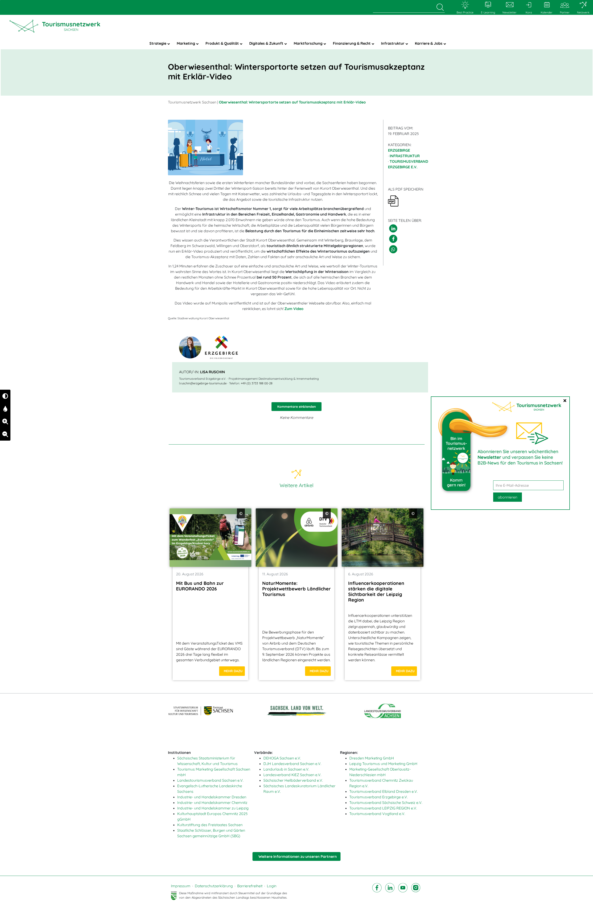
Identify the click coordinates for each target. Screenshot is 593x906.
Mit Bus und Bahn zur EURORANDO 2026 (200, 586)
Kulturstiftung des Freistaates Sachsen (210, 824)
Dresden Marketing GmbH (371, 758)
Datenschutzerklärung (214, 886)
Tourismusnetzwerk (71, 26)
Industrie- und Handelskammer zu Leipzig (213, 808)
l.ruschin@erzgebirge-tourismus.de (203, 383)
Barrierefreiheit (249, 886)
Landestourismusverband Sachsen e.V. (210, 780)
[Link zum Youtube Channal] (402, 891)
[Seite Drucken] (393, 200)
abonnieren (507, 497)
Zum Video (293, 308)
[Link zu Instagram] (415, 891)
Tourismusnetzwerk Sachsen (192, 102)
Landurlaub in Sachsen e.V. (286, 769)
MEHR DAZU (233, 671)
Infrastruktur (405, 156)
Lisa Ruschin (212, 372)
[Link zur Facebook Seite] (376, 891)
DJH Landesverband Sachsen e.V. (292, 763)
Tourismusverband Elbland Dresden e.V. (383, 791)
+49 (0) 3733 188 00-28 (256, 383)
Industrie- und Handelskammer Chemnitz (212, 802)
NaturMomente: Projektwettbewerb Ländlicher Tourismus (296, 588)
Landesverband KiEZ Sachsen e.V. (292, 774)
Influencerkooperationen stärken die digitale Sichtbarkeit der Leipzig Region (376, 591)
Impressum (180, 886)
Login (271, 886)
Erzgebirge (399, 150)
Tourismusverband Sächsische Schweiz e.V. (385, 802)
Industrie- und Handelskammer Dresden (211, 797)
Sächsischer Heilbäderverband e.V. (293, 780)
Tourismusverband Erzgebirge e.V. (378, 797)
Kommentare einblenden (296, 406)
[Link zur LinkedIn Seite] (389, 891)
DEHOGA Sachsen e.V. (282, 758)
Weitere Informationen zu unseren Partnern (298, 856)
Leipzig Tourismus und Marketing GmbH (383, 763)
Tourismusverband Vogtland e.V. (377, 813)
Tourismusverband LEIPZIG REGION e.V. (383, 808)
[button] (393, 228)
